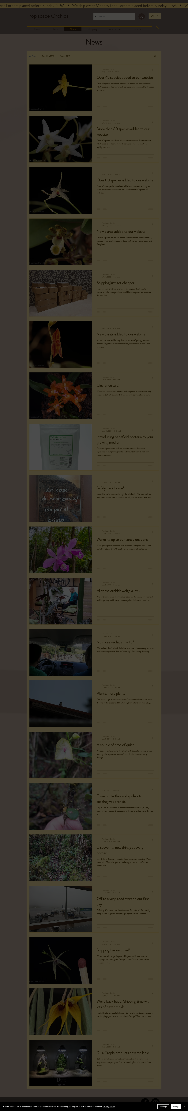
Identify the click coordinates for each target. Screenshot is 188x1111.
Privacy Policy (109, 1106)
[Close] (184, 1106)
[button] (146, 517)
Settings (163, 1106)
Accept (176, 1106)
